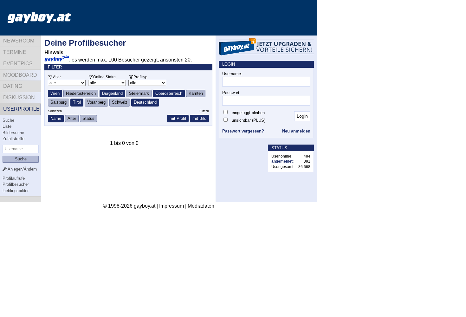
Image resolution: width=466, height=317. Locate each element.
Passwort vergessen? (243, 131)
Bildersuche (13, 132)
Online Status (104, 77)
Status (88, 118)
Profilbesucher (16, 184)
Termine (14, 52)
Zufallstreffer (14, 138)
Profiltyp (140, 77)
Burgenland (112, 93)
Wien (55, 93)
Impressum (171, 206)
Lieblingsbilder (16, 190)
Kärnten (196, 93)
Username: (232, 73)
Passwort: (231, 92)
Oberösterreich (168, 93)
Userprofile (21, 109)
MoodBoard (20, 75)
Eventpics (18, 63)
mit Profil (178, 118)
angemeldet (282, 161)
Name (55, 118)
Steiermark (139, 93)
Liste (7, 126)
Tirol (77, 102)
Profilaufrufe (14, 178)
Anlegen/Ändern (22, 169)
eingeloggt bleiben (248, 112)
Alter (57, 77)
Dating (12, 86)
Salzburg (58, 102)
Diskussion (19, 97)
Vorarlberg (96, 102)
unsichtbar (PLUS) (248, 120)
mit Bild (199, 118)
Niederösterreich (81, 93)
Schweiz (119, 102)
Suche (8, 120)
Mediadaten (201, 206)
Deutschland (145, 102)
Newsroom (18, 40)
